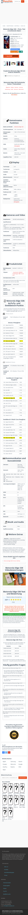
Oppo (4, 769)
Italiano (10, 911)
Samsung (13, 761)
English (14, 910)
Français (21, 910)
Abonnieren (22, 777)
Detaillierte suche (6, 894)
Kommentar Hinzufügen (14, 614)
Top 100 (5, 891)
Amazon (17, 146)
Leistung (21, 87)
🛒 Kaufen (8, 56)
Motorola (13, 764)
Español (17, 910)
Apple (4, 761)
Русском (4, 911)
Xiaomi (20, 761)
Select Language (5, 910)
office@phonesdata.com (9, 905)
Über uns (6, 866)
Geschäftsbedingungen (9, 872)
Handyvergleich (6, 885)
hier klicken (14, 94)
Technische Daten (7, 882)
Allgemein (8, 87)
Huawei (5, 764)
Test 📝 (20, 51)
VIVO (20, 767)
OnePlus (5, 767)
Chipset (4, 888)
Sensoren (16, 89)
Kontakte (6, 869)
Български (21, 911)
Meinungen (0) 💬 (14, 51)
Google (20, 764)
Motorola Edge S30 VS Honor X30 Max (12, 561)
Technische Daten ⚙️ (15, 49)
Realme (13, 767)
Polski (17, 911)
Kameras (16, 87)
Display (12, 87)
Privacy (5, 875)
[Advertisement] (14, 14)
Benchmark (21, 89)
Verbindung (7, 89)
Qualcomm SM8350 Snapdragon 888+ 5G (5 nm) (18, 274)
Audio (12, 89)
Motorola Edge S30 (18, 126)
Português (14, 911)
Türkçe (7, 911)
